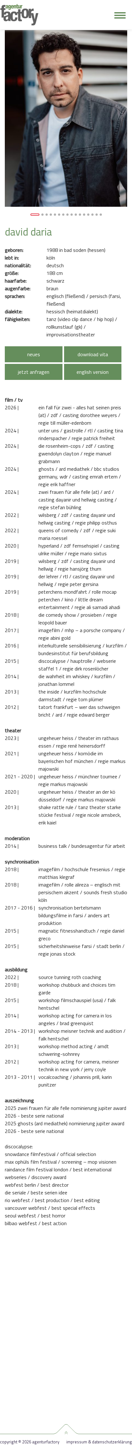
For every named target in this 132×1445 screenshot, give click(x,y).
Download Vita (93, 354)
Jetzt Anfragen (33, 372)
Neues (33, 354)
